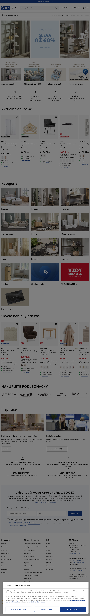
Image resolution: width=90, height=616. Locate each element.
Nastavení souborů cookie (18, 609)
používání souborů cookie (37, 602)
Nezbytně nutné (46, 609)
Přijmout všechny (73, 609)
